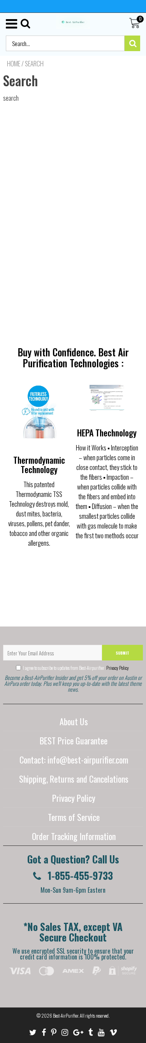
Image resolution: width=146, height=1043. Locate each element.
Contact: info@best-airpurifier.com (73, 759)
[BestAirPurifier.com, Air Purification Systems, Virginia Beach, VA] (73, 988)
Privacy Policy (117, 667)
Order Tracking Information (74, 836)
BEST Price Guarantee (73, 740)
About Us (74, 721)
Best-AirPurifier (65, 1015)
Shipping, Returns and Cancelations (73, 778)
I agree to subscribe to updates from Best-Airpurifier (76, 667)
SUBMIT (122, 653)
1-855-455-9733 (79, 875)
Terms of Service (74, 817)
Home (13, 64)
